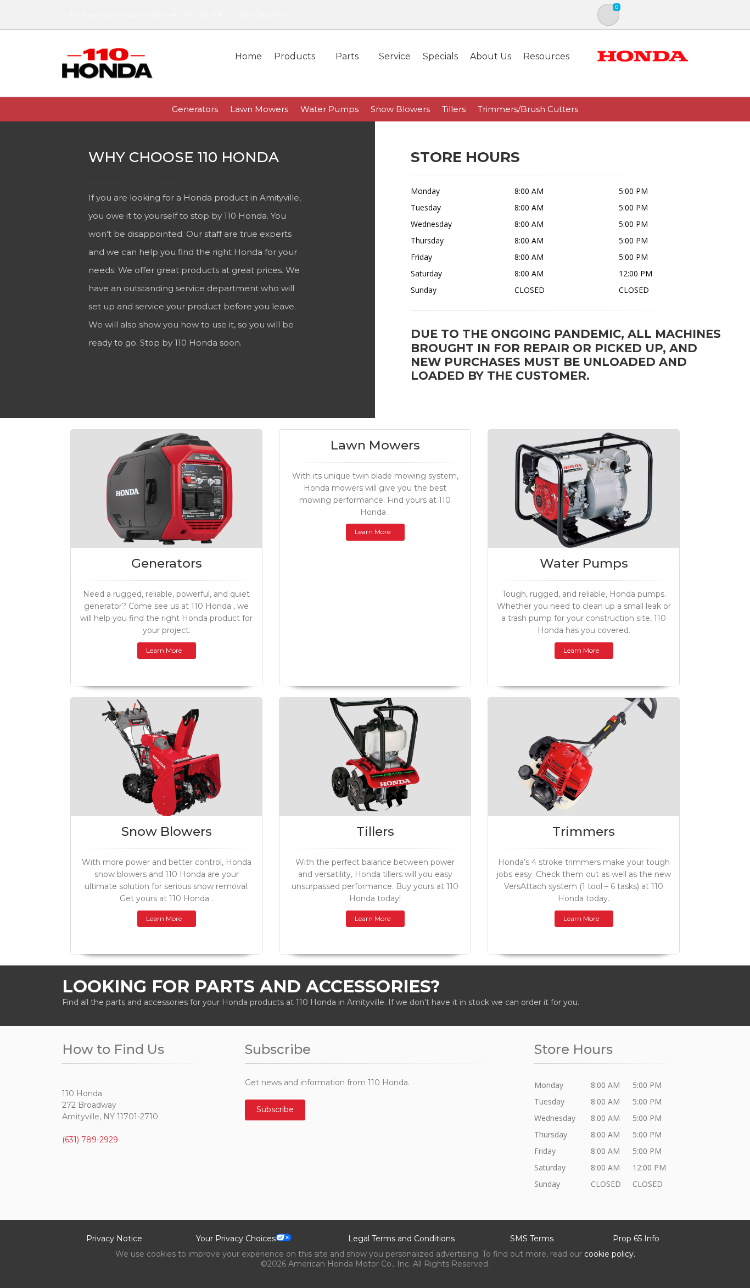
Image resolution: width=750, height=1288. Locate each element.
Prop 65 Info (636, 1238)
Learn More (164, 650)
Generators (195, 109)
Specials (440, 56)
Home (248, 56)
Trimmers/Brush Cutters (528, 109)
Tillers (454, 109)
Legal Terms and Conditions (401, 1238)
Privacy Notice (114, 1238)
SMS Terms (531, 1238)
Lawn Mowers (259, 109)
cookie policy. (609, 1254)
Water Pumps (329, 109)
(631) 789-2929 (263, 14)
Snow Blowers (400, 109)
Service (395, 56)
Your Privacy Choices (236, 1238)
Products (294, 56)
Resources (546, 56)
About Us (490, 56)
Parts (347, 56)
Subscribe (275, 1109)
